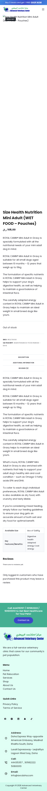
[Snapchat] (25, 719)
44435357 (17, 762)
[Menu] (43, 9)
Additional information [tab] (23, 363)
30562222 (30, 762)
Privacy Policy (10, 704)
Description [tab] (23, 357)
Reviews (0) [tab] (23, 368)
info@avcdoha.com (22, 775)
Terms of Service (12, 707)
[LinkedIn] (18, 719)
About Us (8, 685)
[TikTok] (31, 719)
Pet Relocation (11, 674)
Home (6, 670)
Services (7, 677)
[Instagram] (11, 719)
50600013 (16, 766)
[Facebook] (5, 719)
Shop (6, 681)
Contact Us (23, 620)
